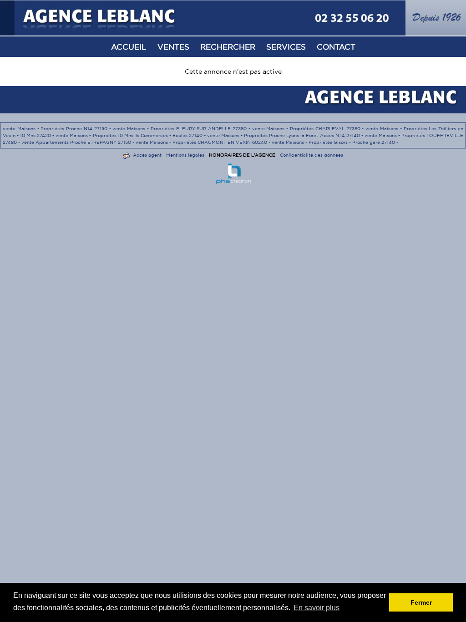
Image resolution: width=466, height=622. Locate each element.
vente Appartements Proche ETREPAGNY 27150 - (78, 142)
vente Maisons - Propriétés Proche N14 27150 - (57, 129)
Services (286, 46)
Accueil (129, 46)
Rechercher (227, 46)
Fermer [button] (421, 602)
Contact (336, 46)
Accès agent (147, 155)
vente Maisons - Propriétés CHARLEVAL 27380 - (309, 129)
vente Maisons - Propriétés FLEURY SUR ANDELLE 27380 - (182, 129)
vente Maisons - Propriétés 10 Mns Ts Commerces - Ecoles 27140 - (131, 135)
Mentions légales (185, 155)
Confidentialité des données (311, 155)
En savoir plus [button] (316, 608)
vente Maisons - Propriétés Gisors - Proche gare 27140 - (335, 142)
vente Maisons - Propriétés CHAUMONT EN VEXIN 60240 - (204, 142)
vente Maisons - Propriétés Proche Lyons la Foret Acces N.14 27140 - (286, 135)
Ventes (173, 46)
